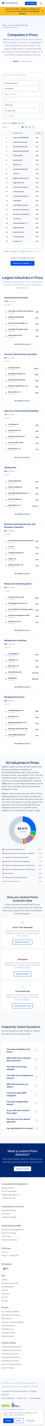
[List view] (29, 127)
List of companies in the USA (18, 25)
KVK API (5, 1297)
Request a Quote (8, 1336)
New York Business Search (12, 1364)
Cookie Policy (22, 1398)
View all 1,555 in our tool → (22, 344)
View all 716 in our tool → (22, 457)
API (38, 810)
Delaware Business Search (11, 1350)
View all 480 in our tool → (22, 687)
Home (4, 25)
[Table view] (22, 127)
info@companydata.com (10, 1195)
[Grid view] (26, 127)
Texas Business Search (10, 1354)
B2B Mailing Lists (8, 1329)
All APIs (4, 1280)
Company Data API (8, 1333)
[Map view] (33, 127)
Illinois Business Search (10, 1361)
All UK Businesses (8, 1326)
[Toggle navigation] (41, 3)
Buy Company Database (10, 1311)
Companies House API (10, 1283)
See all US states (8, 1368)
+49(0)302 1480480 (9, 1217)
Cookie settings (34, 1398)
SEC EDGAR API (7, 1287)
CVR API (5, 1290)
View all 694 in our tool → (22, 514)
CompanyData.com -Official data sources (20, 251)
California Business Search (12, 1347)
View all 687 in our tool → (22, 574)
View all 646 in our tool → (22, 630)
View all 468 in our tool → (22, 743)
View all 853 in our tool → (22, 401)
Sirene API (5, 1294)
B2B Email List (7, 1319)
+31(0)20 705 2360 (9, 1198)
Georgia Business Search (11, 1357)
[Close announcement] (42, 11)
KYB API (5, 1301)
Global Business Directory (11, 1315)
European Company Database (12, 1322)
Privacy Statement (8, 1398)
